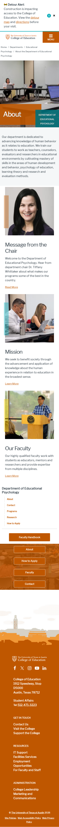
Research (12, 517)
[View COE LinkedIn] (44, 667)
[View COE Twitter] (22, 667)
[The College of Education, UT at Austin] (21, 36)
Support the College (26, 733)
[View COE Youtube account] (37, 667)
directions (22, 22)
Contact (11, 505)
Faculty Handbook (29, 537)
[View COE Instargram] (29, 667)
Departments (16, 47)
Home (4, 47)
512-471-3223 (27, 705)
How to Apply (13, 523)
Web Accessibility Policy (29, 818)
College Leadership (26, 789)
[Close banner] (53, 15)
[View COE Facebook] (15, 667)
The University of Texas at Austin (27, 812)
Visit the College (24, 728)
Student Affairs (23, 700)
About (10, 499)
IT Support (20, 752)
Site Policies (10, 818)
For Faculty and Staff (27, 770)
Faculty (29, 572)
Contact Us (20, 724)
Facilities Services (25, 757)
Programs (12, 511)
